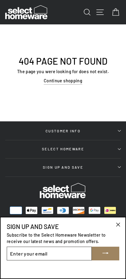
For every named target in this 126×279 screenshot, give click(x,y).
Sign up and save (63, 167)
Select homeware (63, 149)
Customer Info (63, 131)
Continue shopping (63, 80)
